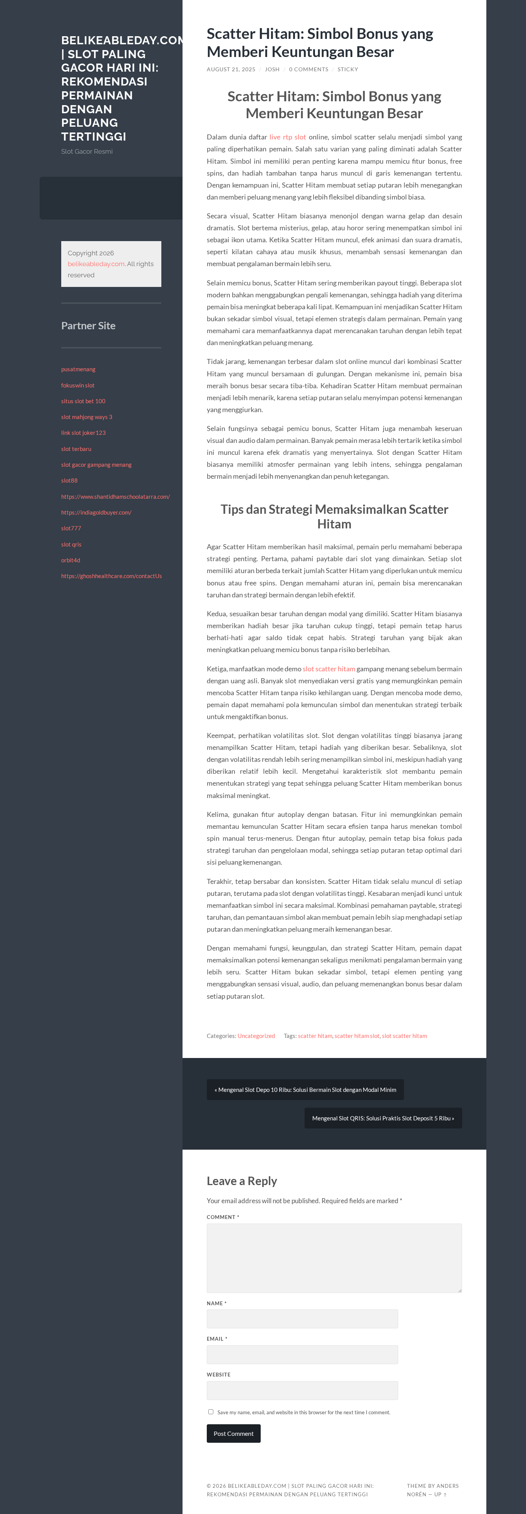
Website (219, 1374)
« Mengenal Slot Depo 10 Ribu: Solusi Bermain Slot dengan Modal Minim (305, 1089)
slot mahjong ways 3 (86, 416)
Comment (223, 1217)
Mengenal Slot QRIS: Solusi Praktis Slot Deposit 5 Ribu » (383, 1118)
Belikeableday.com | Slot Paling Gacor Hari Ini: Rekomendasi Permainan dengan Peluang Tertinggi (124, 88)
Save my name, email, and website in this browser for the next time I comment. (304, 1412)
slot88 (69, 480)
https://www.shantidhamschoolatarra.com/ (115, 496)
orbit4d (70, 560)
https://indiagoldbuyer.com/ (96, 512)
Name (217, 1303)
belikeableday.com (96, 264)
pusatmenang (78, 369)
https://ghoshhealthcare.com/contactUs (111, 575)
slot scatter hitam (329, 668)
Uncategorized (256, 1035)
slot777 (71, 528)
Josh (272, 69)
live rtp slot (288, 136)
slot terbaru (76, 448)
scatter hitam (315, 1035)
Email (217, 1339)
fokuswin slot (78, 385)
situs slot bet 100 (83, 400)
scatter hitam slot (357, 1035)
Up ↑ (440, 1494)
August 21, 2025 (231, 69)
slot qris (71, 544)
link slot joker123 (83, 432)
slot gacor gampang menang (96, 464)
